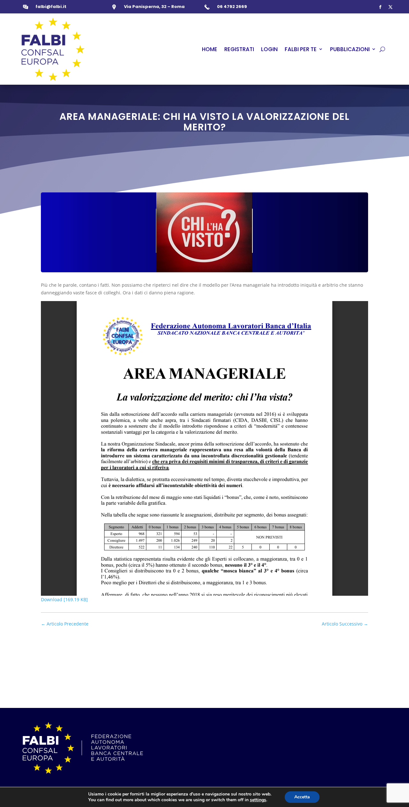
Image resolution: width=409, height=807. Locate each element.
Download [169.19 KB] (64, 599)
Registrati (239, 49)
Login (269, 49)
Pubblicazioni (350, 49)
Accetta (302, 797)
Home (209, 49)
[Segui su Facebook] (380, 7)
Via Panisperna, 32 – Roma (154, 7)
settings (258, 800)
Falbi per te (301, 49)
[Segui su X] (390, 7)
